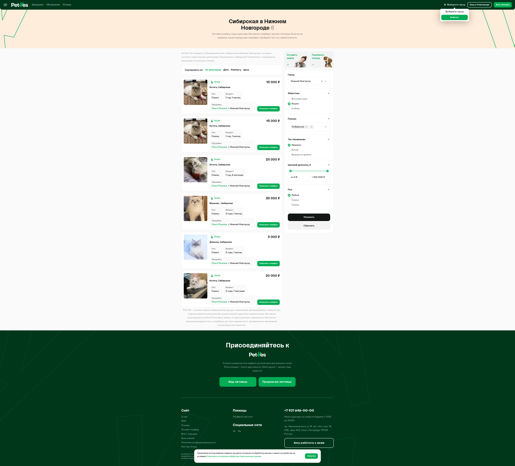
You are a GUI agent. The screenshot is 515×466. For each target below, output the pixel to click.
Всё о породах (189, 434)
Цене (246, 70)
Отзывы (67, 5)
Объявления (53, 5)
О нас (184, 417)
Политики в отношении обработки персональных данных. (234, 456)
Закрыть (328, 93)
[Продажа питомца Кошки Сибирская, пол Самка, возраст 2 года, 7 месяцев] (195, 285)
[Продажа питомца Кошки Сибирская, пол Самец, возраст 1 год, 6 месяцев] (195, 169)
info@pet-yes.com (243, 417)
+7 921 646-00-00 (299, 410)
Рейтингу (236, 70)
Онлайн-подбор (190, 430)
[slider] (290, 171)
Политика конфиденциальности (198, 443)
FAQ (183, 421)
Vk (234, 431)
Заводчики (37, 5)
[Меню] (5, 5)
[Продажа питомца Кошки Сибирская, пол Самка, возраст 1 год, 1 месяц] (195, 92)
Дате (226, 70)
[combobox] (314, 81)
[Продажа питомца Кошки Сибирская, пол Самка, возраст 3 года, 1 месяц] (195, 247)
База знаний (187, 438)
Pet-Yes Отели (189, 447)
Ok (239, 431)
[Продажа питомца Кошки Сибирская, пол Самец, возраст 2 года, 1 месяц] (195, 208)
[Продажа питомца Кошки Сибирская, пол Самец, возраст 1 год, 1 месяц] (195, 131)
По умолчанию (213, 70)
